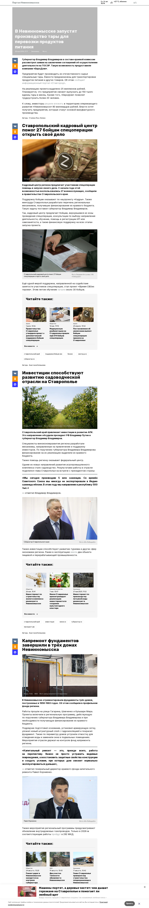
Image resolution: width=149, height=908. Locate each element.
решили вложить (54, 103)
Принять (129, 903)
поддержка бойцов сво (53, 354)
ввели (74, 552)
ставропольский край (32, 354)
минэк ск (63, 622)
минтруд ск (82, 354)
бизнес (70, 354)
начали (61, 289)
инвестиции (49, 622)
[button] (27, 891)
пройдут (56, 834)
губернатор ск (29, 359)
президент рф (29, 627)
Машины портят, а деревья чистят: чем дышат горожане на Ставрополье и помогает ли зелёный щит (73, 891)
